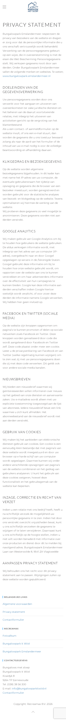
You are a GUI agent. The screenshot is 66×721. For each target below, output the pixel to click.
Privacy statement (14, 611)
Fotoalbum (9, 635)
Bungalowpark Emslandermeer (22, 651)
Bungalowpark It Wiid (16, 643)
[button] (4, 7)
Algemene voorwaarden (17, 604)
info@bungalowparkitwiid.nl (29, 688)
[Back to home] (33, 7)
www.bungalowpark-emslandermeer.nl (27, 76)
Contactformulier (13, 619)
